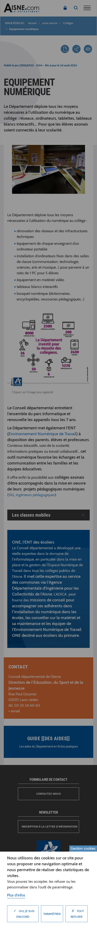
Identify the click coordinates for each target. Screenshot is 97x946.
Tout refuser (77, 913)
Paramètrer (52, 914)
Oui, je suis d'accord (24, 913)
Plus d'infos (16, 895)
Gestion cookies (83, 848)
